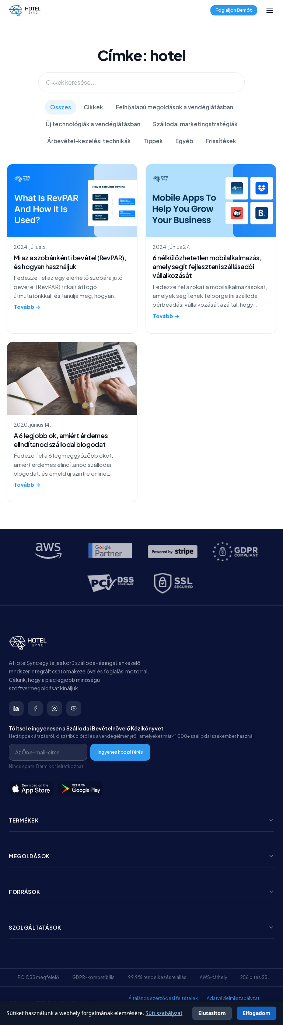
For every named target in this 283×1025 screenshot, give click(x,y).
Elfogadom (256, 1013)
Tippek (153, 140)
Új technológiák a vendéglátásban (93, 123)
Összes (60, 106)
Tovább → (27, 306)
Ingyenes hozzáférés (120, 752)
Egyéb (184, 140)
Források (24, 891)
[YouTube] (73, 708)
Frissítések (221, 140)
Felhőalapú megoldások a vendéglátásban (174, 106)
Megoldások (29, 856)
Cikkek (93, 106)
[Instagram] (54, 708)
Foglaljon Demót (234, 10)
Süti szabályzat (164, 1013)
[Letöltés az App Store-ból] (31, 788)
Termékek (24, 820)
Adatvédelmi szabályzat (233, 998)
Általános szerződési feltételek (163, 998)
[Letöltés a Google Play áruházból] (81, 788)
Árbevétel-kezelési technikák (89, 140)
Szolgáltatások (35, 927)
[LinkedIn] (16, 708)
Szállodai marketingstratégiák (195, 123)
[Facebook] (35, 708)
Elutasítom (212, 1013)
